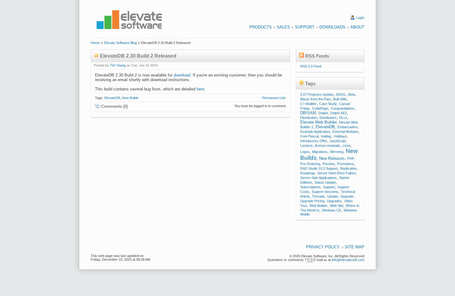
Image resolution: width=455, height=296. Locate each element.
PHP (350, 158)
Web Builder (318, 205)
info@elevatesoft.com (348, 260)
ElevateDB (112, 98)
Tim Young (118, 65)
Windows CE (331, 210)
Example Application (315, 131)
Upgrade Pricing (312, 201)
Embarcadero (347, 127)
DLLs (343, 118)
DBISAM (308, 113)
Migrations (319, 152)
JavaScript (338, 141)
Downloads (332, 27)
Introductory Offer (313, 141)
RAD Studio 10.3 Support (319, 168)
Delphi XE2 (338, 113)
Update (332, 196)
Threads (318, 196)
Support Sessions (325, 192)
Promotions (345, 164)
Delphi (323, 113)
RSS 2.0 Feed (310, 66)
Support (304, 27)
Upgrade (346, 196)
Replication (348, 168)
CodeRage (320, 108)
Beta (351, 94)
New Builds (130, 98)
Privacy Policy (323, 247)
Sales (283, 27)
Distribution (308, 118)
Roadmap (307, 173)
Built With (340, 99)
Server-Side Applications (318, 178)
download (182, 75)
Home (95, 43)
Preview (329, 164)
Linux (347, 145)
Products (260, 27)
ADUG (341, 94)
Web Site (336, 205)
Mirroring (336, 152)
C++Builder (308, 104)
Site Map (354, 247)
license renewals (327, 145)
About (357, 27)
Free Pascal (309, 136)
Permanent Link (274, 98)
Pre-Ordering (310, 164)
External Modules (345, 131)
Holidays (340, 136)
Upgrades (334, 201)
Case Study (328, 104)
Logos (305, 152)
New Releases (332, 158)
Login (360, 18)
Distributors (328, 118)
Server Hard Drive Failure (336, 173)
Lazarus (306, 145)
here (200, 89)
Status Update (325, 182)
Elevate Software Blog (120, 43)
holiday (326, 136)
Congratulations (342, 108)
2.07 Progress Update (316, 94)
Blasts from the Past (315, 99)
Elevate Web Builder (318, 122)
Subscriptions (310, 187)
